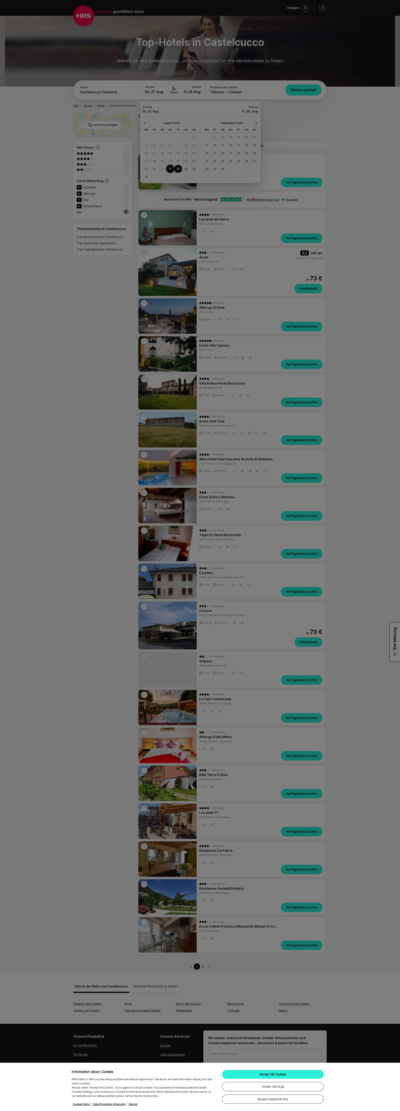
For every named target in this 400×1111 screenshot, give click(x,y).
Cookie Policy (81, 1104)
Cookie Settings (272, 1086)
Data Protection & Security (109, 1104)
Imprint (133, 1104)
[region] (200, 1087)
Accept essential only (273, 1099)
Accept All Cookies (273, 1074)
